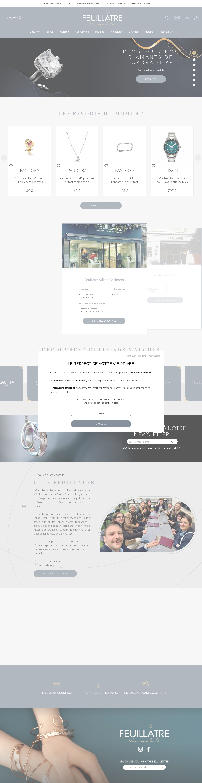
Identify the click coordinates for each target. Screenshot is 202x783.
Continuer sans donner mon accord (143, 355)
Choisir (101, 413)
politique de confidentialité (106, 402)
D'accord (101, 424)
